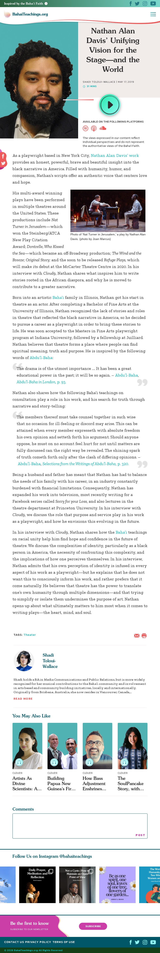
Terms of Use (63, 942)
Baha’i (58, 297)
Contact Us (14, 942)
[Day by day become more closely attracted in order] (119, 885)
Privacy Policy (38, 942)
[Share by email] (138, 635)
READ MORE (23, 699)
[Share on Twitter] (3, 163)
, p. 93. (41, 381)
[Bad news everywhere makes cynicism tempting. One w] (79, 885)
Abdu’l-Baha (41, 357)
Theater (30, 635)
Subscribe (93, 926)
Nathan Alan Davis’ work (115, 155)
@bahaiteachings (76, 856)
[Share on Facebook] (3, 156)
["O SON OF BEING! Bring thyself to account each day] (37, 885)
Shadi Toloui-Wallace (50, 661)
